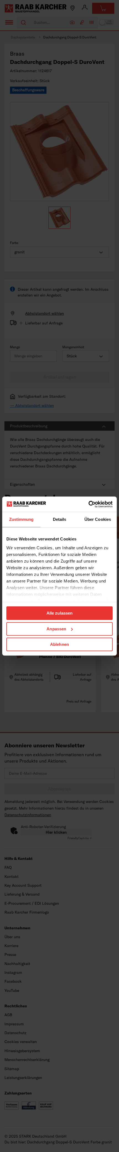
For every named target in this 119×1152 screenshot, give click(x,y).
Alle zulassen (59, 613)
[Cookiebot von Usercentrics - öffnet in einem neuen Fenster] (88, 504)
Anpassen (56, 628)
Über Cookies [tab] (97, 519)
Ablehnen (59, 644)
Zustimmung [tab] (21, 519)
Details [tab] (59, 519)
